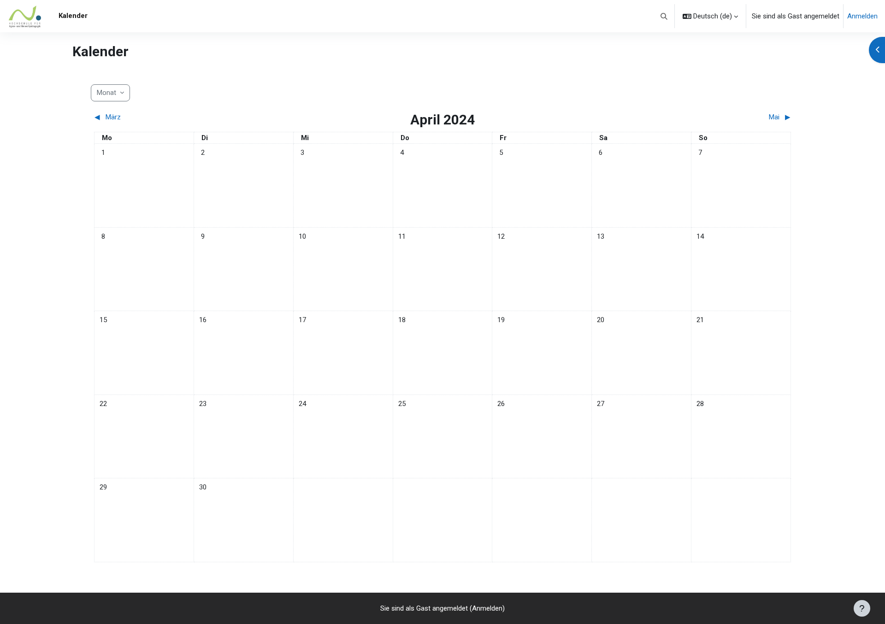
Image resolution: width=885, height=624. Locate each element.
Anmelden (862, 16)
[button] (664, 16)
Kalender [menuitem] (73, 16)
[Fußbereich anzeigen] (862, 608)
